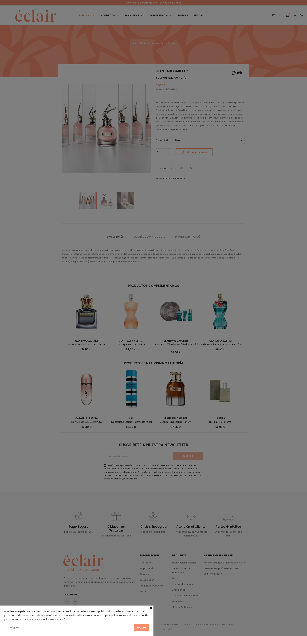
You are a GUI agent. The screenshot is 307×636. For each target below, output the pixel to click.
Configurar (13, 627)
